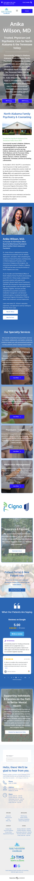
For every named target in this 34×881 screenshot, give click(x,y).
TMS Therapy (24, 816)
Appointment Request (8, 834)
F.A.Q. (8, 819)
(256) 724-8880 (26, 2)
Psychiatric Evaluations (23, 819)
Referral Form (8, 817)
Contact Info (8, 829)
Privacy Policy (8, 832)
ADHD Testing (23, 817)
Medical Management (24, 821)
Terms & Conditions (8, 830)
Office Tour (8, 821)
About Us (8, 816)
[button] (17, 11)
